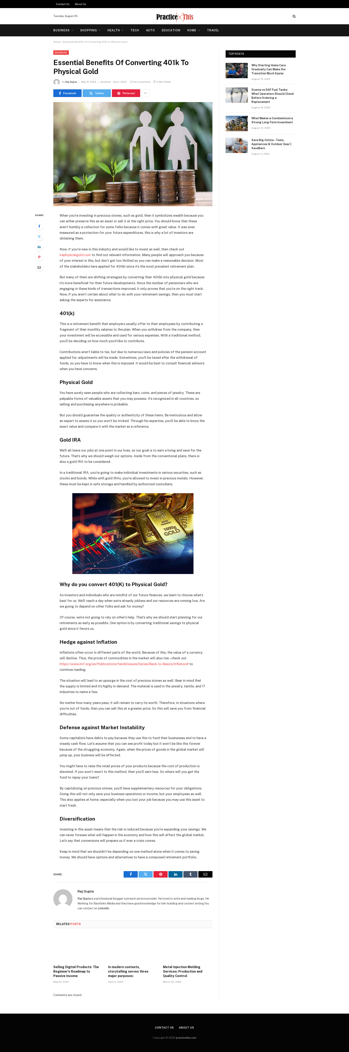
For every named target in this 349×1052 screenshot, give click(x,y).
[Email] (39, 267)
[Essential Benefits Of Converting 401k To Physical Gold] (132, 154)
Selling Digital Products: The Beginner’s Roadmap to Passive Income (76, 971)
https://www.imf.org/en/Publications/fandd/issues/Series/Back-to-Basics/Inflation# (124, 664)
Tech (134, 30)
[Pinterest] (39, 257)
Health (113, 30)
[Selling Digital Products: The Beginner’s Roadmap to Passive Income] (78, 948)
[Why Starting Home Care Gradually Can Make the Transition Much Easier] (237, 70)
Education (171, 30)
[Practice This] (174, 16)
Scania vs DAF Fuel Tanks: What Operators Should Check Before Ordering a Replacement (272, 95)
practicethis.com (186, 1037)
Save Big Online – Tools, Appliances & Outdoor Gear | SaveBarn (271, 144)
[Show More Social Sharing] (145, 93)
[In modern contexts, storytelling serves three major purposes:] (133, 948)
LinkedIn (103, 908)
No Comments (142, 81)
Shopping (88, 30)
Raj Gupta (71, 81)
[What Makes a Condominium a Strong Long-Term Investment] (237, 123)
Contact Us (62, 4)
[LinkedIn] (39, 247)
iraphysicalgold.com (75, 255)
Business (61, 30)
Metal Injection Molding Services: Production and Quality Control (182, 971)
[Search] (294, 16)
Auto (150, 30)
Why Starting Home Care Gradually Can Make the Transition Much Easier (268, 69)
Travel (213, 30)
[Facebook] (39, 226)
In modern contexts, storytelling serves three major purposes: (128, 971)
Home (191, 30)
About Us (80, 4)
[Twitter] (39, 236)
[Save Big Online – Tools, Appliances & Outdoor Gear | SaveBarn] (237, 145)
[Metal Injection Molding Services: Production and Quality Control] (187, 948)
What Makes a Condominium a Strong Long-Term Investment (272, 120)
